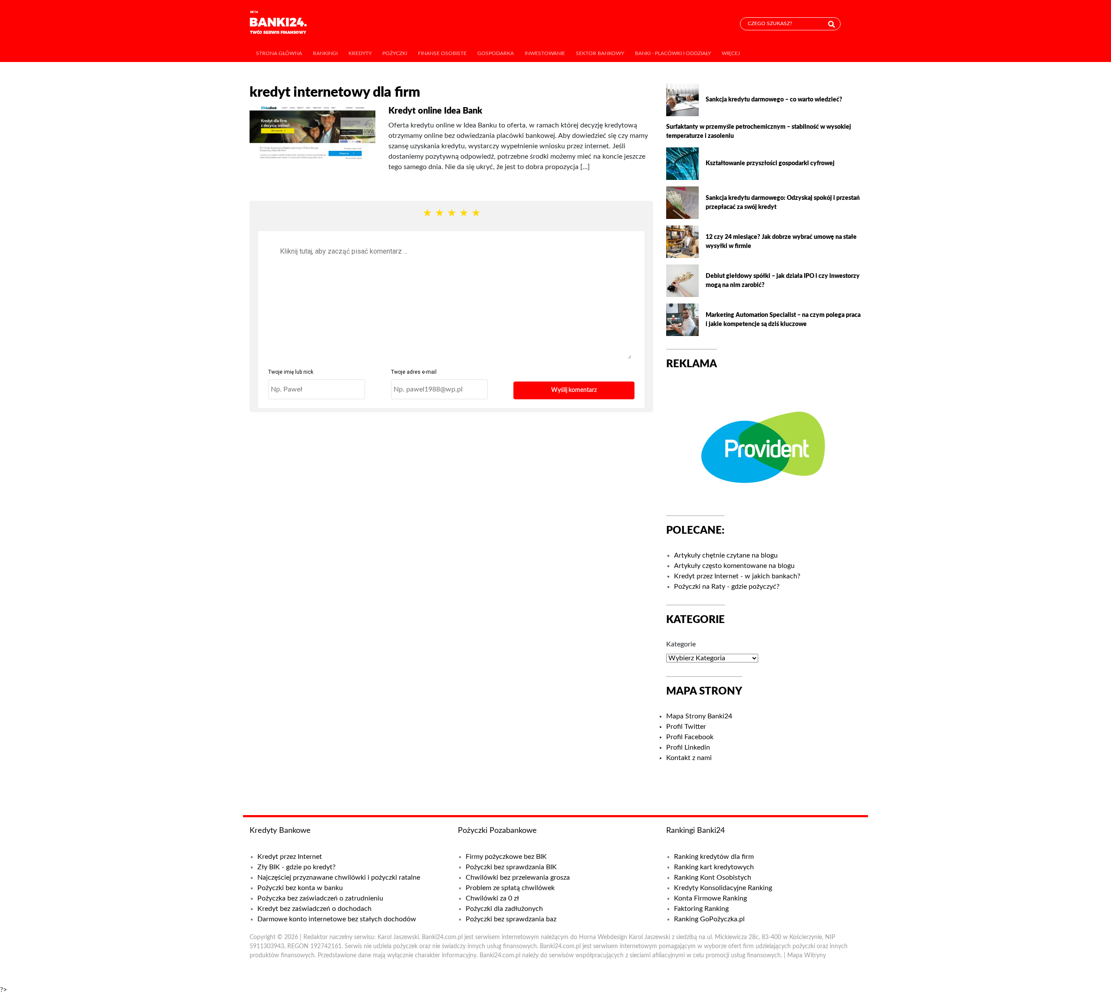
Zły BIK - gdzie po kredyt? (296, 867)
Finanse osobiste (442, 53)
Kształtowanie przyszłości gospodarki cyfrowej (770, 163)
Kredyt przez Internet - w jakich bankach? (737, 576)
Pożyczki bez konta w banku (300, 887)
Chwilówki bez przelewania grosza (518, 877)
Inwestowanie (545, 53)
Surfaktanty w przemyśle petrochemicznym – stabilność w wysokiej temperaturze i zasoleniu (758, 131)
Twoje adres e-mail (414, 372)
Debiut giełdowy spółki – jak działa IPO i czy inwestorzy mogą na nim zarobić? (783, 280)
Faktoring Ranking (701, 908)
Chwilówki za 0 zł (492, 898)
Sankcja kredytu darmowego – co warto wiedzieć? (774, 100)
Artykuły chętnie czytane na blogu (726, 555)
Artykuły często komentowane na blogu (734, 565)
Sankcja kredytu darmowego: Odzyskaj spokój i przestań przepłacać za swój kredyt (783, 202)
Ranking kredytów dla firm (714, 856)
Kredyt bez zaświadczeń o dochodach (314, 908)
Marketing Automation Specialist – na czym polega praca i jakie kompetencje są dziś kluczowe (783, 319)
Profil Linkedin (688, 747)
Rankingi (325, 53)
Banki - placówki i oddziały (673, 53)
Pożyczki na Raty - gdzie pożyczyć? (726, 586)
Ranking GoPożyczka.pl (709, 919)
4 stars (463, 213)
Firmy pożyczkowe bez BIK (506, 856)
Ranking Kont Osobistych (712, 877)
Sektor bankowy (600, 53)
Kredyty (359, 53)
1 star (427, 213)
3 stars (451, 213)
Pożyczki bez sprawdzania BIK (511, 867)
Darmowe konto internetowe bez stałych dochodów (336, 919)
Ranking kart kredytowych (714, 867)
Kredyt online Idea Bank (435, 111)
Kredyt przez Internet (289, 856)
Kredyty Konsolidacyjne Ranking (723, 887)
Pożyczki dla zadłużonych (504, 908)
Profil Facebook (689, 737)
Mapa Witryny (806, 956)
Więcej (731, 53)
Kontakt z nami (689, 757)
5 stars (475, 213)
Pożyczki (394, 53)
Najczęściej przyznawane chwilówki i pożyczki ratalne (338, 877)
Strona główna (279, 53)
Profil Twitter (686, 726)
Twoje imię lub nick (290, 372)
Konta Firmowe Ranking (710, 898)
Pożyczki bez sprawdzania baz (511, 919)
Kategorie (681, 644)
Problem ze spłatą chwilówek (510, 887)
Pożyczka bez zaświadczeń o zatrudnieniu (320, 898)
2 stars (439, 213)
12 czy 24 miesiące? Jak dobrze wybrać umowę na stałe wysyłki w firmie (781, 241)
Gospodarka (495, 53)
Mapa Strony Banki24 (699, 716)
